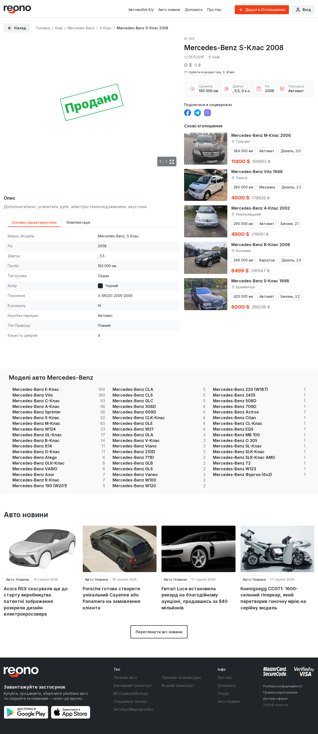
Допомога (193, 9)
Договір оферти (275, 698)
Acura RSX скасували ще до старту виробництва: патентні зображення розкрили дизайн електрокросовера (36, 601)
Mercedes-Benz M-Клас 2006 (261, 135)
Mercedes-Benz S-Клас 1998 (260, 280)
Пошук (223, 693)
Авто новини (169, 9)
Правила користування (280, 692)
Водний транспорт (178, 685)
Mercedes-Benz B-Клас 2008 (260, 244)
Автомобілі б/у (141, 9)
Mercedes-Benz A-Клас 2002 (260, 208)
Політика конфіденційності (282, 686)
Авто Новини (17, 579)
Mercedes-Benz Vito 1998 (257, 171)
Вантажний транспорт (133, 685)
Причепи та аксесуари (181, 677)
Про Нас (214, 9)
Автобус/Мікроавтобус (134, 709)
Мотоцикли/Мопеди (131, 693)
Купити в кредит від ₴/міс (212, 72)
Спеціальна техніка (130, 701)
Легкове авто (125, 677)
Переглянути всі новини (159, 632)
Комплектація (78, 222)
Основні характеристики (34, 222)
